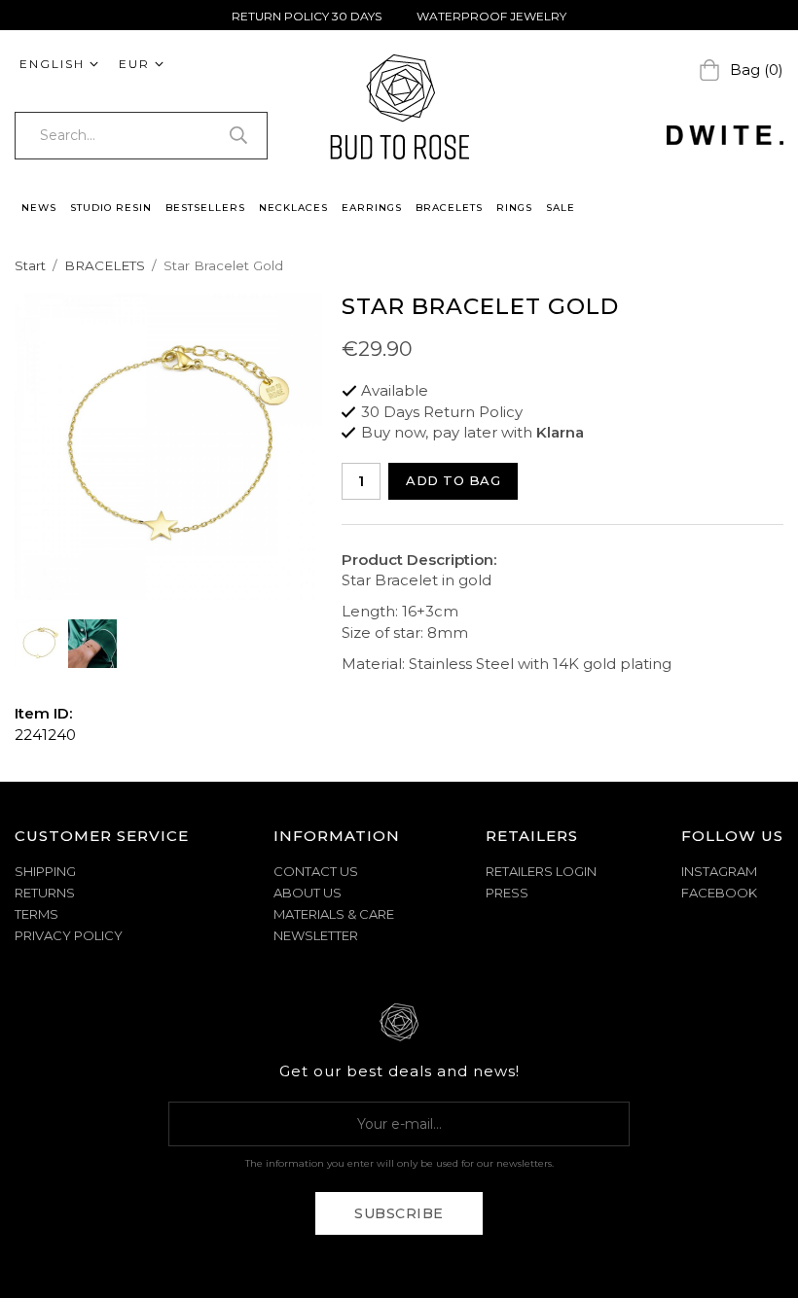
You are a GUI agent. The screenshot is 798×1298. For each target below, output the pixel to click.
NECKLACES (293, 207)
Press (507, 892)
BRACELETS (449, 207)
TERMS (36, 914)
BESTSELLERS (205, 207)
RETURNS (45, 892)
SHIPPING (45, 871)
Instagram (719, 871)
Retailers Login (541, 871)
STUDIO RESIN (111, 207)
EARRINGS (372, 207)
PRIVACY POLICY (69, 935)
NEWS (38, 207)
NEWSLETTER (315, 935)
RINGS (514, 207)
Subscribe (399, 1213)
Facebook (719, 892)
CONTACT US (315, 871)
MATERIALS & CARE (333, 914)
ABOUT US (307, 892)
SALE (560, 207)
